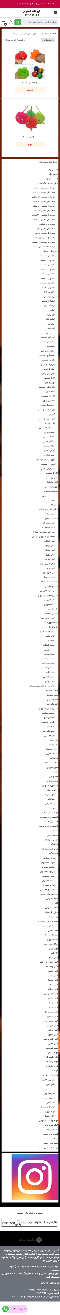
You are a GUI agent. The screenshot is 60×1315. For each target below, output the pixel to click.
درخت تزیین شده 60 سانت (43, 242)
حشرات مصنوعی (49, 858)
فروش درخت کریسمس (46, 183)
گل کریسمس (49, 450)
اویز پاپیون (50, 314)
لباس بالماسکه (52, 966)
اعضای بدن (53, 776)
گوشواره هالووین (47, 590)
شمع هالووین (49, 731)
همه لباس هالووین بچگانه (44, 532)
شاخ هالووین (52, 767)
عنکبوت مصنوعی (48, 867)
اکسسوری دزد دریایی (49, 817)
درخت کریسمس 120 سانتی (43, 197)
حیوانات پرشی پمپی (49, 894)
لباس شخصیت (48, 527)
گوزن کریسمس (51, 486)
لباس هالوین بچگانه (47, 572)
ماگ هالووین (49, 604)
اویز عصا (51, 328)
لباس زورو (50, 554)
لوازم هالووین (50, 586)
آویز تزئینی (53, 948)
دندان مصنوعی (51, 907)
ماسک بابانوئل (51, 690)
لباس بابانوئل (52, 178)
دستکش (54, 830)
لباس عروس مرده (50, 1021)
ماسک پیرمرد (49, 654)
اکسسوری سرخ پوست (48, 826)
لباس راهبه (53, 1003)
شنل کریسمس (52, 477)
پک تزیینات (50, 423)
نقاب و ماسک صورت (47, 631)
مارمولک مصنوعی (47, 871)
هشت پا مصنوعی (47, 889)
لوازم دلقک (53, 1070)
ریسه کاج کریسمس (47, 355)
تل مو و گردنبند (51, 840)
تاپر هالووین (49, 599)
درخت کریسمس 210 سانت (43, 210)
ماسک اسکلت (49, 645)
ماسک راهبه (50, 667)
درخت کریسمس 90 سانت (44, 192)
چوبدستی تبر (49, 794)
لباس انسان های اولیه (49, 962)
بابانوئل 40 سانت (47, 278)
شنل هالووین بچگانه (47, 509)
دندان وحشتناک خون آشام (47, 762)
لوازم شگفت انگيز (50, 1075)
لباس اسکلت (49, 541)
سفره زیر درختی (48, 373)
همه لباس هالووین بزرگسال (43, 536)
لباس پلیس (53, 971)
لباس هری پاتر (49, 523)
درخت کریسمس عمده (48, 1147)
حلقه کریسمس (48, 369)
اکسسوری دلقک (51, 821)
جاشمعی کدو (49, 717)
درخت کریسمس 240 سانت (43, 215)
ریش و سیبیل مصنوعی (48, 921)
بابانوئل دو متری (48, 273)
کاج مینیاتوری (49, 400)
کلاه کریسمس (52, 473)
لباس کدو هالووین (50, 1039)
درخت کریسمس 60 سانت (44, 188)
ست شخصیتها (52, 1048)
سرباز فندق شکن (48, 364)
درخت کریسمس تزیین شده (44, 237)
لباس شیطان (52, 1016)
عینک (55, 1138)
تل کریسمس (49, 378)
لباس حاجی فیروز (47, 618)
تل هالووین (50, 1111)
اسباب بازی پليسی (50, 1134)
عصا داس (51, 799)
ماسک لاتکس (49, 677)
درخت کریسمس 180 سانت (43, 206)
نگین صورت (50, 1084)
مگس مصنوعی (48, 876)
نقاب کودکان (53, 627)
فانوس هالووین (48, 722)
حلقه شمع (50, 391)
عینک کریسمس (48, 446)
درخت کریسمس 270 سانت (43, 219)
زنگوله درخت (49, 341)
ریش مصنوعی (52, 781)
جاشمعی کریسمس (47, 427)
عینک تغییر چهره (51, 944)
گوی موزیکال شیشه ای (45, 459)
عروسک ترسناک (51, 749)
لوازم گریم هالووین (48, 1079)
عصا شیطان (50, 803)
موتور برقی (53, 174)
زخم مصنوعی (49, 1093)
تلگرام (54, 1222)
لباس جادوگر (53, 980)
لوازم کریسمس (50, 296)
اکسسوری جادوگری (50, 785)
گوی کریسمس (49, 323)
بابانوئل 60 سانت (47, 269)
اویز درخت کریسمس (46, 409)
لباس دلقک (50, 550)
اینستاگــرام (44, 1222)
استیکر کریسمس (48, 301)
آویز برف (51, 414)
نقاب (56, 772)
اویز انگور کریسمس (47, 418)
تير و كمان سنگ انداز (49, 849)
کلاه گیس (54, 953)
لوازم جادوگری (52, 1066)
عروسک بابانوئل (49, 251)
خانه (54, 33)
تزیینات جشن (52, 835)
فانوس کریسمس (48, 360)
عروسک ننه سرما (51, 491)
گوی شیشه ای (49, 455)
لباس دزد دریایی (51, 993)
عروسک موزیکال (51, 935)
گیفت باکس (50, 319)
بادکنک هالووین (51, 753)
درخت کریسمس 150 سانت (43, 201)
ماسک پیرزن (49, 649)
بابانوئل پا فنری (48, 292)
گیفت (52, 310)
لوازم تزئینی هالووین (47, 708)
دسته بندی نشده (51, 1143)
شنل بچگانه (50, 514)
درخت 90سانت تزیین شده (44, 246)
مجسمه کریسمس (47, 405)
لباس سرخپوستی (51, 1012)
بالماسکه (51, 640)
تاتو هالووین (52, 699)
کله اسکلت (50, 726)
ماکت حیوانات (52, 1129)
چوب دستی (51, 790)
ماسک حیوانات (48, 663)
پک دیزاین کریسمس (46, 387)
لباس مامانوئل (52, 482)
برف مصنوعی (49, 305)
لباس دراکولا (50, 545)
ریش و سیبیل (49, 1098)
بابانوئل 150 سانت (47, 264)
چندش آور (53, 853)
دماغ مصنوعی (52, 898)
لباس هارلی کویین (47, 563)
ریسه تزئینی (53, 916)
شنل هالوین (53, 504)
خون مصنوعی (49, 1088)
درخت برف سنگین (47, 224)
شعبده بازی (53, 930)
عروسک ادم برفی (49, 495)
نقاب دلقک (50, 636)
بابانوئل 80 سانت (47, 283)
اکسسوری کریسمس (48, 464)
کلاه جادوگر (53, 744)
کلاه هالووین (52, 609)
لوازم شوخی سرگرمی (49, 812)
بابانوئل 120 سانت (47, 287)
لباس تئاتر (54, 975)
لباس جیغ (54, 984)
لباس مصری (53, 1043)
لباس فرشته (53, 1030)
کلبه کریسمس (49, 436)
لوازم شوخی (53, 1052)
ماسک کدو (50, 672)
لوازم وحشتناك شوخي (48, 1120)
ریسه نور (51, 346)
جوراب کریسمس (48, 332)
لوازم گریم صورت (48, 1107)
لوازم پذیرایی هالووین (47, 595)
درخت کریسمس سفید (45, 228)
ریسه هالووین (52, 695)
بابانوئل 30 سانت (47, 260)
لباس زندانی (53, 1007)
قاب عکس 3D (52, 1057)
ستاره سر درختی (48, 351)
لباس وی (51, 568)
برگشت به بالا (27, 1239)
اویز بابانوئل (50, 382)
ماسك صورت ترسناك (49, 581)
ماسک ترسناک (49, 658)
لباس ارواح (53, 957)
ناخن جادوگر (50, 1116)
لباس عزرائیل (52, 1025)
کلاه (56, 903)
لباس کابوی (53, 1034)
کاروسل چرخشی (48, 396)
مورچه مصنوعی (48, 880)
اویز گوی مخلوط (48, 337)
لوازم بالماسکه (52, 1061)
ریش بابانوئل (49, 432)
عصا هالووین (52, 939)
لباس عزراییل (49, 559)
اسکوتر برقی (53, 169)
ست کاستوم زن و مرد (49, 925)
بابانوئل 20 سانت (47, 255)
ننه (53, 500)
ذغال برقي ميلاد (51, 912)
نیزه (53, 808)
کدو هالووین (52, 704)
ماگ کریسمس (49, 441)
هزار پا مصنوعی (48, 885)
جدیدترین (47, 40)
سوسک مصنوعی (48, 862)
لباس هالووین (50, 518)
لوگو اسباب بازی (51, 1125)
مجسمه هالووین (48, 713)
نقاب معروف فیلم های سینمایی (42, 686)
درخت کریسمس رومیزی (44, 233)
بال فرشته (54, 740)
